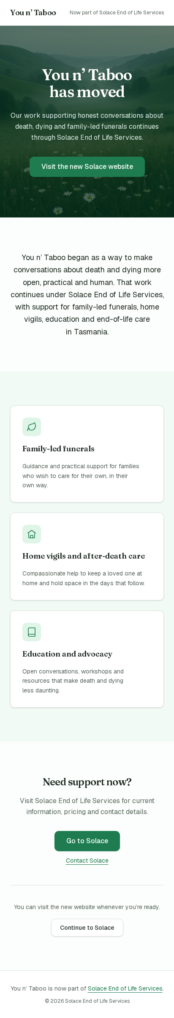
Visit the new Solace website (87, 166)
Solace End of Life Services (125, 988)
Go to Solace (87, 840)
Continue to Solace (87, 927)
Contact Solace (87, 860)
